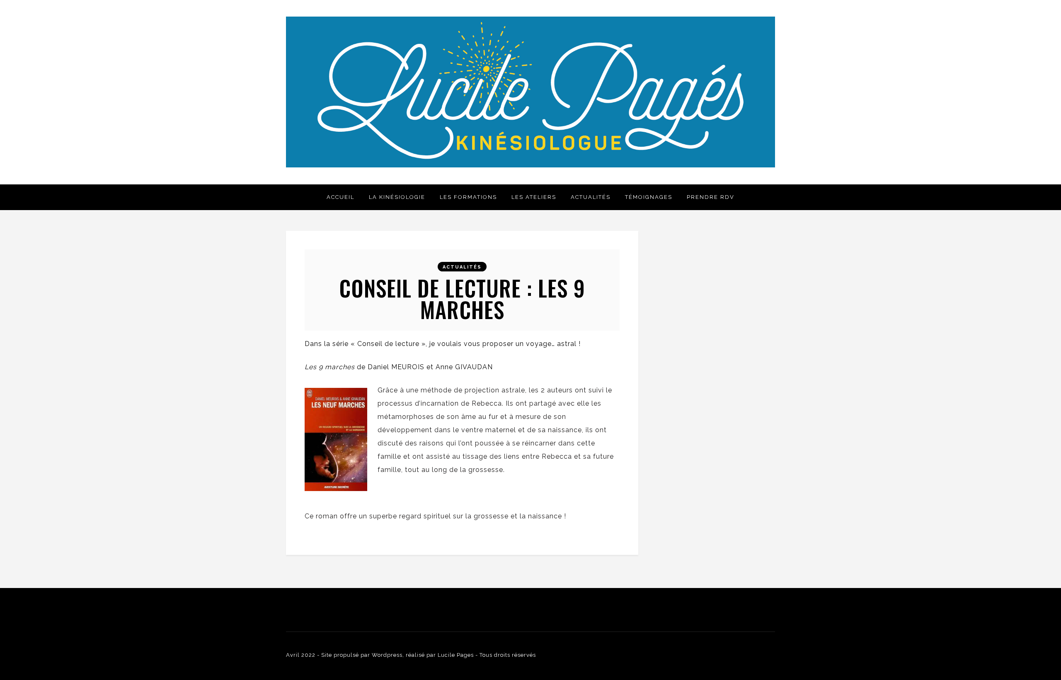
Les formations (468, 197)
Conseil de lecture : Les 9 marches (462, 298)
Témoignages (648, 197)
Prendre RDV (710, 197)
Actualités (590, 197)
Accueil (340, 197)
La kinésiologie (397, 197)
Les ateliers (533, 197)
